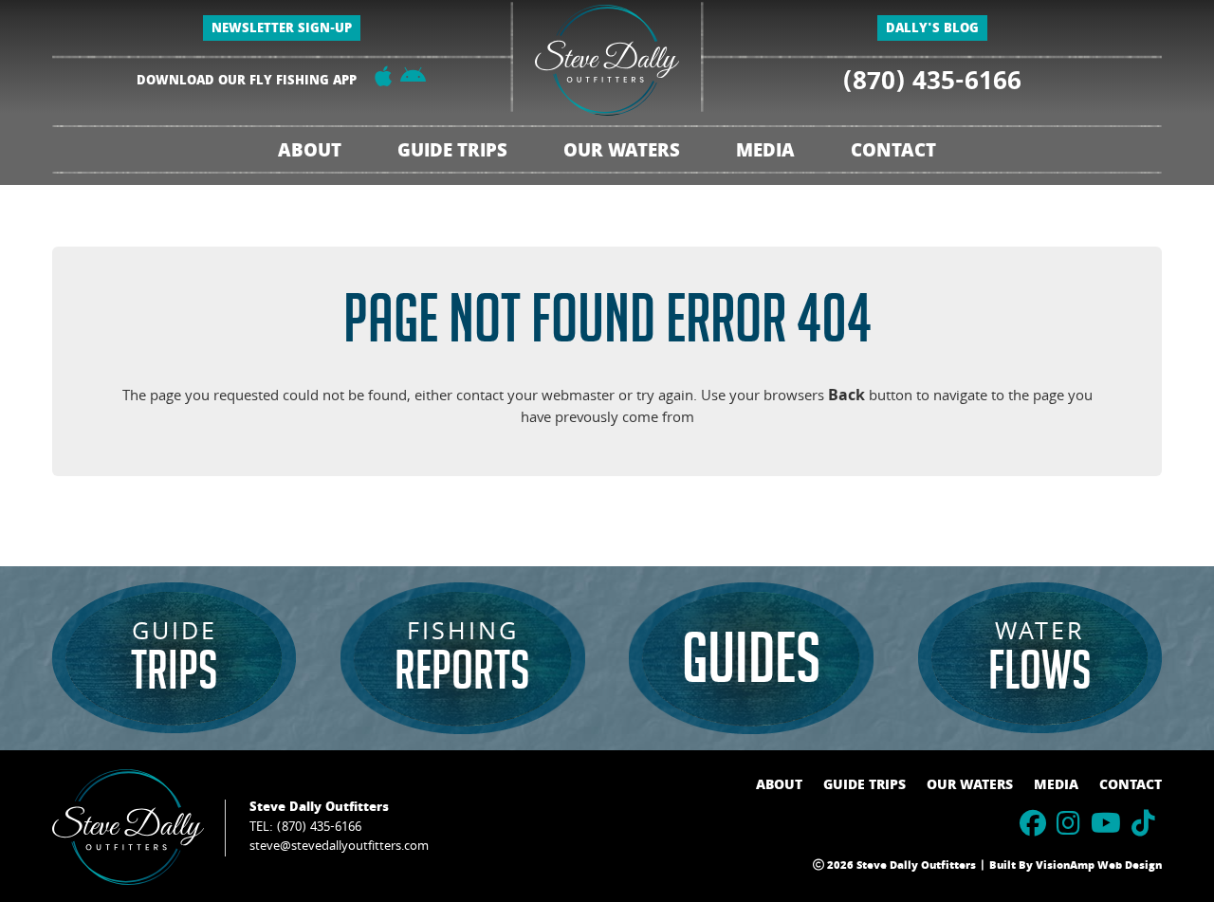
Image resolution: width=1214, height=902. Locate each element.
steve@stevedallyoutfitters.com (339, 847)
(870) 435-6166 (932, 84)
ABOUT (309, 153)
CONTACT (893, 153)
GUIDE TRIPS (864, 786)
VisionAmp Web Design (1099, 866)
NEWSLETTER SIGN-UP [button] (282, 30)
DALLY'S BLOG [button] (932, 30)
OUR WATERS (970, 786)
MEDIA (1056, 786)
